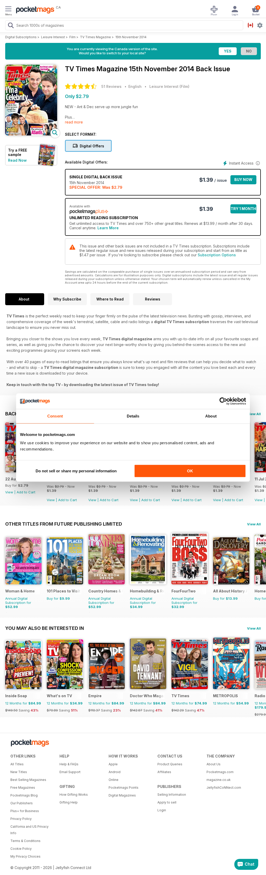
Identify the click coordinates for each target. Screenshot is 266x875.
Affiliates (164, 772)
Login (161, 810)
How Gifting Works (73, 794)
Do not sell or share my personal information (76, 471)
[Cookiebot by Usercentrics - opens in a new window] (223, 401)
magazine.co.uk (219, 780)
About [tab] (211, 416)
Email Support (70, 772)
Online (113, 780)
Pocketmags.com (220, 772)
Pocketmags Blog (24, 795)
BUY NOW (243, 179)
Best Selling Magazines (28, 780)
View (9, 492)
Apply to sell (166, 802)
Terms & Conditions (25, 841)
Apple (113, 764)
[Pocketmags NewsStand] (34, 10)
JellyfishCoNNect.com (224, 787)
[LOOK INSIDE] (31, 134)
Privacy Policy (21, 819)
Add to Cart (26, 492)
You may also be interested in (44, 628)
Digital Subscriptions (21, 37)
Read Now (17, 160)
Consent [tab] (55, 416)
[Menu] (8, 9)
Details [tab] (133, 416)
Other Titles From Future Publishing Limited (63, 523)
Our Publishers (21, 803)
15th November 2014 (131, 37)
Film (72, 37)
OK (190, 471)
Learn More (108, 228)
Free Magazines (22, 787)
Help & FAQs (68, 764)
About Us (214, 764)
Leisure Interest (53, 37)
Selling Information (171, 794)
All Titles (17, 764)
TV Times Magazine (95, 37)
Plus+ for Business (24, 811)
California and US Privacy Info (29, 830)
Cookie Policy (21, 849)
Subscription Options (217, 255)
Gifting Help (68, 802)
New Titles (18, 772)
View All (254, 414)
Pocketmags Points (123, 787)
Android (115, 772)
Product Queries (169, 764)
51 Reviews (111, 86)
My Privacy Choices (25, 856)
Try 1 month (243, 208)
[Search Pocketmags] (10, 26)
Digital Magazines (122, 795)
